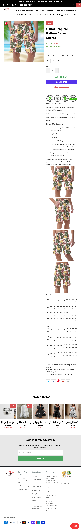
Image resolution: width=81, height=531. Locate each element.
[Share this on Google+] (63, 381)
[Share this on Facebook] (53, 381)
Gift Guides (40, 10)
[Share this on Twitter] (48, 381)
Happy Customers (66, 15)
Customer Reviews (37, 479)
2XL (73, 56)
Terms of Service (36, 486)
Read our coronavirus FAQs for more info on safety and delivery (40, 1)
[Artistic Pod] (6, 9)
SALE (17, 10)
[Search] (75, 14)
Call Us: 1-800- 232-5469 (22, 5)
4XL (53, 61)
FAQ (18, 15)
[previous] (5, 41)
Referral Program (37, 497)
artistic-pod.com (53, 509)
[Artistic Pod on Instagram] (7, 5)
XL (68, 56)
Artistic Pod (11, 517)
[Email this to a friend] (68, 381)
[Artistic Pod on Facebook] (3, 5)
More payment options (62, 87)
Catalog (50, 10)
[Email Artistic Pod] (10, 5)
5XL (59, 61)
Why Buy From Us (70, 10)
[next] (42, 41)
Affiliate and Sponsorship (30, 15)
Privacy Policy (36, 494)
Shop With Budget (27, 10)
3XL (48, 61)
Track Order (44, 15)
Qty (47, 66)
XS (63, 56)
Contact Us (54, 15)
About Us (59, 10)
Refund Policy (36, 490)
